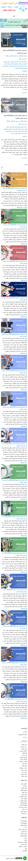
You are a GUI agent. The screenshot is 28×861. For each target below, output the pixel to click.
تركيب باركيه (24, 770)
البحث (26, 164)
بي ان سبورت (23, 746)
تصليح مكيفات (23, 835)
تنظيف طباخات (23, 800)
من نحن (25, 737)
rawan (22, 121)
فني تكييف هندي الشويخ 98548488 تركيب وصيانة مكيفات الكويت (14, 481)
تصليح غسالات (23, 821)
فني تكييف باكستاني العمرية (16, 63)
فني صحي (24, 755)
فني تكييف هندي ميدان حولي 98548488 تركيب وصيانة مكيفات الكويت (15, 590)
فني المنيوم (24, 831)
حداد (26, 827)
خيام (26, 848)
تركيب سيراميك (23, 768)
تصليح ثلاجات (24, 823)
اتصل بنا (25, 732)
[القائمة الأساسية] (14, 16)
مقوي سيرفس (23, 757)
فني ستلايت (24, 744)
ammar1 (21, 55)
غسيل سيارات (23, 833)
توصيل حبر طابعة (23, 846)
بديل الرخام (24, 813)
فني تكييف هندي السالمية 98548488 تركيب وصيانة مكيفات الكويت (14, 663)
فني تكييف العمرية (13, 61)
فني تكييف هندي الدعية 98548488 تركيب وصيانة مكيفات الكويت (15, 408)
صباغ (26, 840)
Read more (20, 207)
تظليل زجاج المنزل (22, 842)
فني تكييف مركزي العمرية (16, 66)
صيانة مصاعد (24, 774)
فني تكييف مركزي (18, 131)
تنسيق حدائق (24, 811)
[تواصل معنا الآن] (25, 858)
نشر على (12, 55)
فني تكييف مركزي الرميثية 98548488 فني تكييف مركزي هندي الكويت (15, 189)
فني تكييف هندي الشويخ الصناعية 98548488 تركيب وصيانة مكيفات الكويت (14, 554)
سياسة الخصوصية (22, 734)
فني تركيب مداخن (22, 829)
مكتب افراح (24, 788)
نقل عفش (24, 763)
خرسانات (25, 786)
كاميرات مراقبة (23, 761)
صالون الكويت (23, 790)
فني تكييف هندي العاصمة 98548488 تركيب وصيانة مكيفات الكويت (14, 335)
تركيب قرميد (24, 844)
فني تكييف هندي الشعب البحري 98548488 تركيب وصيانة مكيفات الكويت (14, 444)
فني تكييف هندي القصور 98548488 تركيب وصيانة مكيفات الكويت (14, 298)
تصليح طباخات (23, 803)
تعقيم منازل (24, 794)
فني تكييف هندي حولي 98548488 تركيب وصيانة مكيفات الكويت (15, 627)
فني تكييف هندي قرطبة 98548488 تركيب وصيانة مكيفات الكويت (14, 262)
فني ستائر (24, 809)
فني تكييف (21, 58)
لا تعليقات (24, 71)
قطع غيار (25, 850)
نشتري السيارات (23, 796)
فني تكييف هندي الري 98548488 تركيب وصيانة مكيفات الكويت (15, 225)
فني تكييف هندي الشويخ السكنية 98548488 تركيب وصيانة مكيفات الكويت (14, 517)
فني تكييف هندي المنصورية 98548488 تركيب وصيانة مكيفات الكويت (15, 700)
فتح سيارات (24, 765)
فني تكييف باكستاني (18, 129)
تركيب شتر (24, 772)
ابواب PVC (24, 776)
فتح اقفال (24, 753)
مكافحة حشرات (23, 751)
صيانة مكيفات (20, 127)
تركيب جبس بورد (23, 807)
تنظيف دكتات (24, 798)
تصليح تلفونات (23, 825)
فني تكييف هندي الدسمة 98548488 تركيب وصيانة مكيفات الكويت (14, 371)
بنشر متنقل (24, 748)
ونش (26, 838)
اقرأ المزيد (24, 92)
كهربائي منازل (23, 759)
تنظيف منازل (24, 783)
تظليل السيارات (23, 805)
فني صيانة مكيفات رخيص (17, 133)
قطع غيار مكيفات (19, 68)
